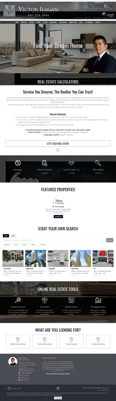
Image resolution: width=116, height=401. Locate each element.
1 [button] (57, 72)
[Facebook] (58, 388)
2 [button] (58, 72)
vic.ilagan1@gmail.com (26, 373)
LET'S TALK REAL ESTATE (58, 143)
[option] (58, 48)
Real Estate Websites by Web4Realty (91, 388)
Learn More (58, 51)
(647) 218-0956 (25, 375)
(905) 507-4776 (25, 377)
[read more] (58, 371)
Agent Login (106, 388)
